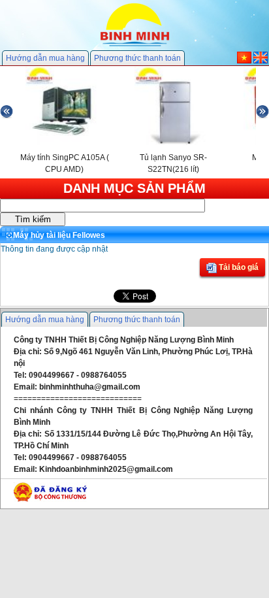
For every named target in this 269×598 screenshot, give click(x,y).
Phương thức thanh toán (137, 58)
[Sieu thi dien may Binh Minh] (134, 45)
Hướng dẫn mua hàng (45, 58)
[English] (260, 60)
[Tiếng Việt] (244, 60)
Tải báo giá (238, 267)
